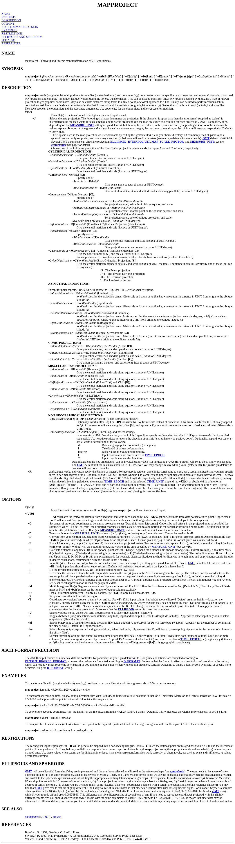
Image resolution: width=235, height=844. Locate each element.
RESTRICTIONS (12, 33)
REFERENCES (10, 43)
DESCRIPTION (11, 20)
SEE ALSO (8, 40)
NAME (5, 13)
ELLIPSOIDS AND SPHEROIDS (21, 36)
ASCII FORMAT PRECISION (19, 26)
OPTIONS (7, 23)
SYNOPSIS (8, 17)
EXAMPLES (9, 30)
